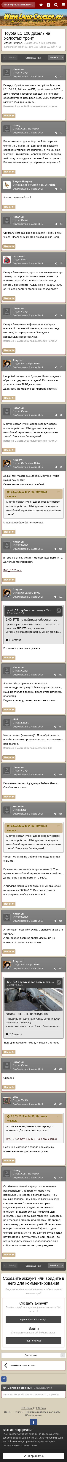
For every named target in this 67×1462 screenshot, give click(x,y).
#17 (61, 968)
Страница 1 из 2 (33, 58)
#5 (61, 263)
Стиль (18, 1412)
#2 (61, 132)
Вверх (8, 115)
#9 (61, 467)
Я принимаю (35, 1455)
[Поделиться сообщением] (56, 76)
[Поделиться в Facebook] (4, 1379)
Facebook (33, 1422)
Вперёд (54, 57)
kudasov (18, 806)
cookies (7, 1437)
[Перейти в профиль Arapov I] (7, 363)
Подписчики (31, 1355)
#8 (61, 415)
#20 (61, 1177)
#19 (61, 1104)
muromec (18, 256)
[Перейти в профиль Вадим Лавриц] (7, 185)
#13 (61, 726)
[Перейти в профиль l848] (7, 723)
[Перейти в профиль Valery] (7, 129)
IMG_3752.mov (12, 570)
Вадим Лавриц (22, 181)
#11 (61, 596)
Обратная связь (33, 1415)
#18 (61, 1069)
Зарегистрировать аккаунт (33, 1319)
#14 (61, 774)
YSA (15, 1096)
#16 (61, 921)
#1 (61, 76)
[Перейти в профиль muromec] (7, 259)
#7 (61, 367)
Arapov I (18, 360)
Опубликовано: (28, 76)
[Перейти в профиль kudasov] (7, 810)
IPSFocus (41, 1408)
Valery (16, 125)
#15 (61, 813)
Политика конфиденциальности (43, 1412)
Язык (7, 1412)
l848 (15, 719)
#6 (61, 315)
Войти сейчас (33, 1340)
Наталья (17, 42)
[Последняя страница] (62, 57)
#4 (61, 224)
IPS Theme (27, 1408)
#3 (61, 188)
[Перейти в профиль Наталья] (7, 73)
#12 (61, 674)
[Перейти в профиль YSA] (7, 1100)
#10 (61, 549)
